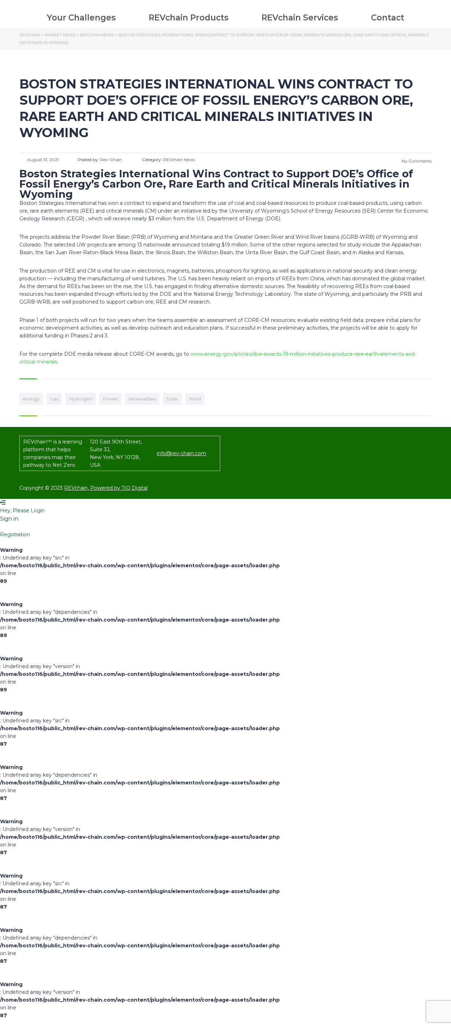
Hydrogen (80, 399)
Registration (15, 534)
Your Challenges (81, 18)
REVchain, (77, 488)
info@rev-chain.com (181, 453)
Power (110, 399)
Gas (54, 399)
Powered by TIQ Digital (119, 488)
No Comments (416, 161)
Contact (387, 18)
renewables (142, 399)
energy (31, 399)
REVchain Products (188, 18)
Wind (195, 399)
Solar (172, 399)
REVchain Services (299, 18)
